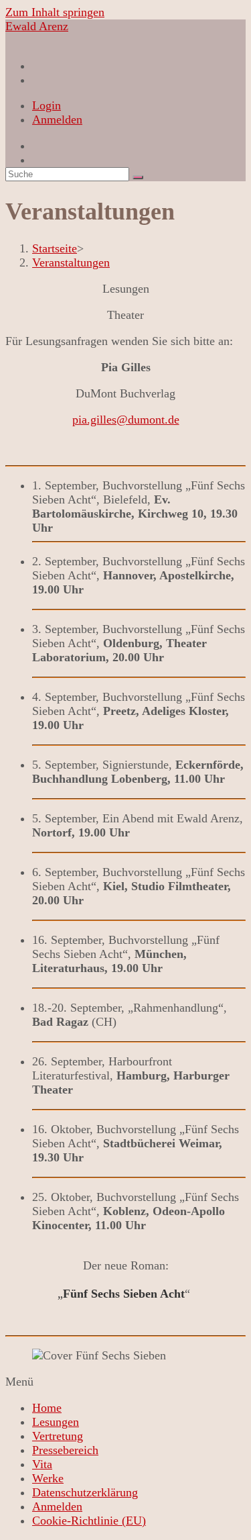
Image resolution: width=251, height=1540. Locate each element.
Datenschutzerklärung (85, 1492)
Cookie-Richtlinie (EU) (89, 1520)
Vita (42, 1464)
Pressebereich (65, 1450)
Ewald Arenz (36, 26)
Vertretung (57, 1436)
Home (47, 1407)
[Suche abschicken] (138, 177)
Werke (48, 1478)
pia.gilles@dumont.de (125, 419)
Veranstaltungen (71, 262)
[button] (125, 1382)
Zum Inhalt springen (54, 12)
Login (46, 105)
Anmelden (57, 119)
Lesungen (55, 1422)
